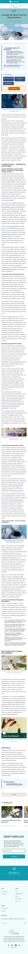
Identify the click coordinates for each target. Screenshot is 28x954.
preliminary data (18, 576)
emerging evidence (13, 226)
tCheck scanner (16, 700)
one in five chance (12, 328)
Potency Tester (4, 891)
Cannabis (14, 10)
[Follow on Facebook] (8, 945)
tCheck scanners (14, 710)
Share (15, 794)
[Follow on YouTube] (16, 945)
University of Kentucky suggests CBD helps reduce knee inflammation (12, 406)
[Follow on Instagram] (12, 945)
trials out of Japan (17, 398)
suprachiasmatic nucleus (8, 207)
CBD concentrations (17, 484)
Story (16, 891)
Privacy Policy (18, 898)
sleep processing (8, 200)
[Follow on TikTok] (19, 945)
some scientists (13, 459)
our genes (4, 336)
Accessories (4, 893)
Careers (17, 896)
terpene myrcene (18, 490)
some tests (14, 284)
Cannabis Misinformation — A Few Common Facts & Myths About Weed (14, 784)
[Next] (26, 2)
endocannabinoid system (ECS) (14, 180)
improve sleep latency (15, 255)
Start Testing (4, 908)
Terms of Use (18, 901)
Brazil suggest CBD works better (10, 400)
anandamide (20, 186)
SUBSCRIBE (14, 856)
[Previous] (1, 2)
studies (13, 381)
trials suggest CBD (17, 362)
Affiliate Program (19, 893)
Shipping (3, 911)
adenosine (4, 221)
